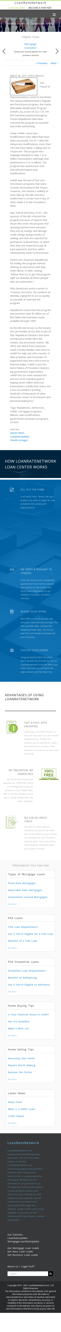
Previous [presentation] (4, 51)
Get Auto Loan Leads (20, 1251)
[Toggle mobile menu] (54, 14)
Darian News (17, 432)
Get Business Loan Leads (22, 1254)
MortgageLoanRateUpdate (23, 1241)
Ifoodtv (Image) (19, 440)
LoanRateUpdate (19, 436)
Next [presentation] (56, 51)
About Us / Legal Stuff (20, 1266)
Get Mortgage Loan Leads (23, 1248)
